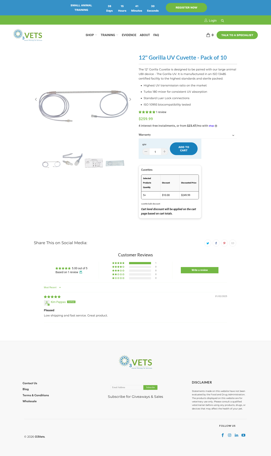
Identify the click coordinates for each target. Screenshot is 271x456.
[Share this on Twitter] (207, 243)
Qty (144, 144)
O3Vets (40, 436)
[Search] (222, 19)
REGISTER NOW (186, 7)
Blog (26, 389)
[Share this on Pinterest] (224, 243)
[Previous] (36, 99)
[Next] (130, 99)
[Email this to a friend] (232, 243)
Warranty (145, 134)
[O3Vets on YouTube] (243, 435)
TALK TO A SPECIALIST (237, 35)
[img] (52, 296)
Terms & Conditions (36, 395)
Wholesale (30, 401)
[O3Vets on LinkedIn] (236, 435)
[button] (91, 35)
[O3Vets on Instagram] (229, 435)
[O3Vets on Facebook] (223, 435)
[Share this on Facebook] (216, 243)
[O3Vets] (27, 35)
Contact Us (30, 383)
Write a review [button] (200, 270)
